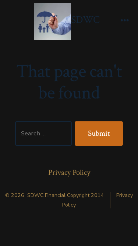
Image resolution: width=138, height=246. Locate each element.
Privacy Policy (69, 172)
